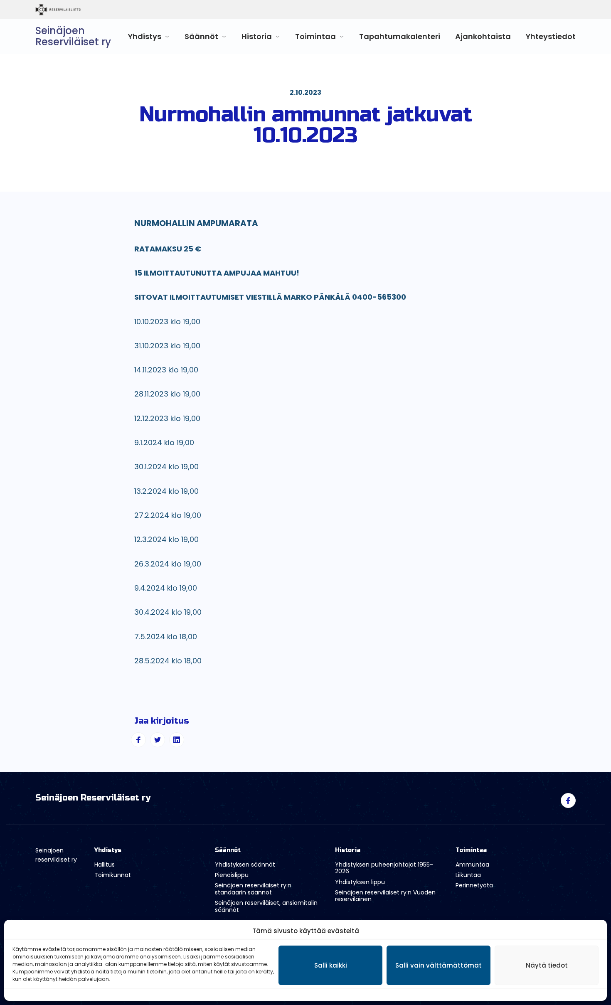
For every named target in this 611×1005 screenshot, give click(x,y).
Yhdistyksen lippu (360, 882)
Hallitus (104, 864)
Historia (256, 36)
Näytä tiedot (547, 965)
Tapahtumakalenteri (399, 36)
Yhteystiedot (551, 36)
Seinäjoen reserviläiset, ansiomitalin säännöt (266, 906)
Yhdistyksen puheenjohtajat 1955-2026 (384, 868)
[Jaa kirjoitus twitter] (157, 739)
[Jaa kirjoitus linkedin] (176, 739)
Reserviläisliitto (92, 9)
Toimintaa (315, 36)
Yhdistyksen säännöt (245, 864)
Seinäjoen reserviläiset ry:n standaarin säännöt (253, 889)
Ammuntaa (472, 864)
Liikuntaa (468, 875)
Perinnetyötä (474, 885)
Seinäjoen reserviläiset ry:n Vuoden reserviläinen (385, 896)
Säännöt (201, 36)
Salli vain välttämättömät (438, 965)
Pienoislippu (232, 875)
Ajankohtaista (483, 36)
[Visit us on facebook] (568, 800)
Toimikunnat (112, 875)
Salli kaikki (330, 965)
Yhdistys (144, 36)
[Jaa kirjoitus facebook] (138, 739)
